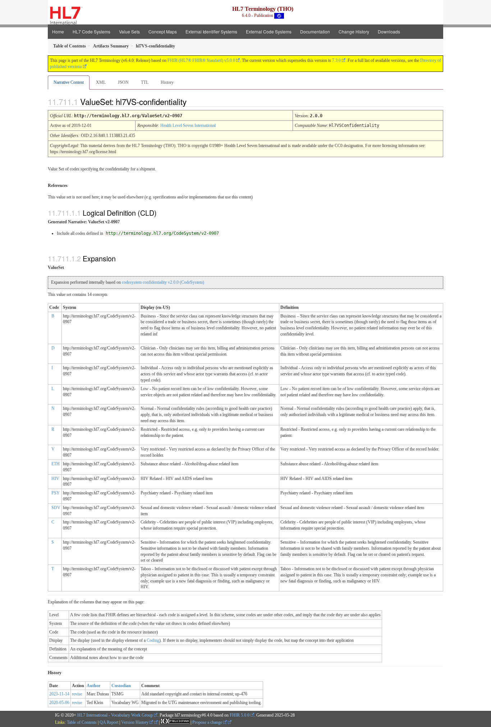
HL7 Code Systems (91, 31)
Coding (153, 640)
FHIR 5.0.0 (239, 715)
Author (93, 685)
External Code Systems (269, 31)
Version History (135, 722)
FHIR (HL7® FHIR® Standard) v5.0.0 (201, 60)
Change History (354, 31)
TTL (144, 82)
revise (77, 693)
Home (58, 31)
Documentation (315, 31)
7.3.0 (336, 60)
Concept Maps (162, 31)
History (167, 82)
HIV (55, 478)
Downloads (389, 31)
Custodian (121, 685)
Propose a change (207, 722)
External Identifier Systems (211, 31)
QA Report (109, 722)
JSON (123, 82)
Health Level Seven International (188, 125)
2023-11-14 (59, 693)
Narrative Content (69, 82)
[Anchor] (193, 101)
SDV (55, 507)
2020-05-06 (59, 702)
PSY (55, 492)
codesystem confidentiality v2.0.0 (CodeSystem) (163, 282)
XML (101, 82)
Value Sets (129, 31)
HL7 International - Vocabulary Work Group (115, 715)
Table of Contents (82, 722)
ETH (55, 463)
